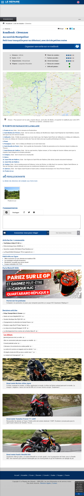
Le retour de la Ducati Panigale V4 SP (16, 328)
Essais (31, 475)
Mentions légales (45, 483)
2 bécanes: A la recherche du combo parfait (18, 346)
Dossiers (38, 475)
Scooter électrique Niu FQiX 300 (15, 319)
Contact (54, 483)
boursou (7, 29)
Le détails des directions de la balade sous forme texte (20, 181)
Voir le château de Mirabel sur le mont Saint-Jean (30, 144)
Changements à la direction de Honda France (19, 322)
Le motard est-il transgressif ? (14, 355)
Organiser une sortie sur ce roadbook (41, 46)
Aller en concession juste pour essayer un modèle (20, 340)
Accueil (16, 475)
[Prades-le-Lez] (12, 199)
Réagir (61, 29)
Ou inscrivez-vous (63, 233)
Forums (67, 475)
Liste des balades (18, 23)
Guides (53, 475)
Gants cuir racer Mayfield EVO (14, 316)
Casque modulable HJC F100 (13, 264)
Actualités (24, 475)
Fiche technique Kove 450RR (14, 246)
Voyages (60, 475)
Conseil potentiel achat (12, 343)
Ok (79, 494)
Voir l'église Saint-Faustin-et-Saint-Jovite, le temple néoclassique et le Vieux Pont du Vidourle (42, 168)
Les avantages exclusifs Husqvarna (14, 260)
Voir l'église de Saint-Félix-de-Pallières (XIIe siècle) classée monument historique (48, 159)
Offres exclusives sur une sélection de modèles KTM (19, 258)
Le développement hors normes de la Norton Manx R (21, 331)
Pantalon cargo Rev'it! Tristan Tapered (17, 325)
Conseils (46, 475)
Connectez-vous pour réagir (26, 233)
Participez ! (75, 334)
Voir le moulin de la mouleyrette (24, 155)
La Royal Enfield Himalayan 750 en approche (19, 252)
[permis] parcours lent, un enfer (15, 337)
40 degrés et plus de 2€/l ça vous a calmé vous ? (20, 352)
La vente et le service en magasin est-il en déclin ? (21, 349)
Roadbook (9, 23)
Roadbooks (8, 19)
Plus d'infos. (79, 491)
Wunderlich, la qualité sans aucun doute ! (16, 262)
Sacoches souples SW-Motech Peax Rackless (19, 249)
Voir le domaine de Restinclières (27, 130)
